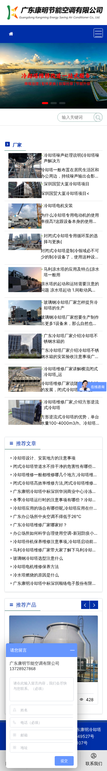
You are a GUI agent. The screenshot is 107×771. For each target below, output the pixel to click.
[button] (45, 103)
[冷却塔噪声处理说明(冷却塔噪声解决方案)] (25, 165)
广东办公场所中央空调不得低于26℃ (47, 516)
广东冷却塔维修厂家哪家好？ (40, 524)
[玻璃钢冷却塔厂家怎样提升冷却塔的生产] (25, 312)
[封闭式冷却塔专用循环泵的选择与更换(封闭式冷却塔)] (25, 241)
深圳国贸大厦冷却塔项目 (66, 183)
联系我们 (94, 763)
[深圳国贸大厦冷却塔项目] (25, 189)
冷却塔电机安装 (58, 205)
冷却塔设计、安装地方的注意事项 (44, 457)
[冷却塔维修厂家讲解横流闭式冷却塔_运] (25, 378)
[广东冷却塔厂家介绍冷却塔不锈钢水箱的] (25, 345)
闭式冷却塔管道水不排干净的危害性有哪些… (54, 466)
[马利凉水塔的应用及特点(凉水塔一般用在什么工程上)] (25, 279)
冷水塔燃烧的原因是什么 (36, 574)
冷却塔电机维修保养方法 (36, 566)
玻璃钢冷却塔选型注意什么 (38, 558)
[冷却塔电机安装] (25, 215)
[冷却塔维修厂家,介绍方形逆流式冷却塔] (25, 411)
